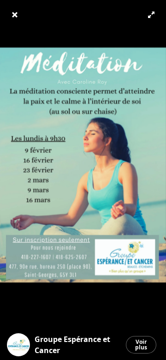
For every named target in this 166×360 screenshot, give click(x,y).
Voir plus (141, 344)
